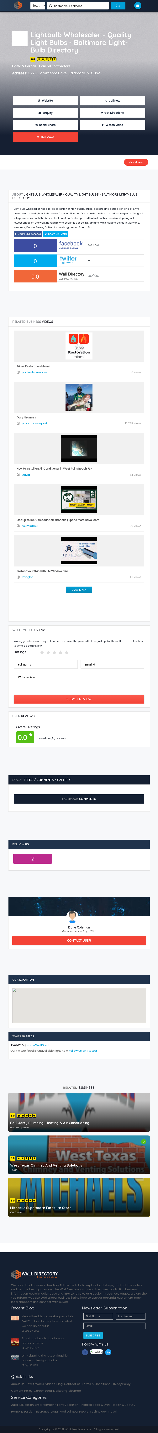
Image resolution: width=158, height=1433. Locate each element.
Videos (50, 1384)
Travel (112, 1411)
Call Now (114, 101)
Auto (14, 1405)
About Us (17, 1384)
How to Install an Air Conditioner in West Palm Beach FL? (54, 469)
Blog (59, 1384)
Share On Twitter (57, 234)
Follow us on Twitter (83, 1051)
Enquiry (47, 113)
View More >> (136, 162)
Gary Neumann (27, 417)
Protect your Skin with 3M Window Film (42, 571)
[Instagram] (32, 859)
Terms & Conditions (96, 1384)
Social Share (47, 125)
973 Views (47, 137)
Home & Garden (22, 1411)
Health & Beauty (123, 1405)
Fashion (72, 1405)
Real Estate (80, 1411)
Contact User (79, 940)
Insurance (43, 1411)
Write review (26, 677)
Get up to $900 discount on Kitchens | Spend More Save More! (58, 520)
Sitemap (75, 1391)
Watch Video (114, 125)
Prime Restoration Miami (33, 366)
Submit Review (79, 699)
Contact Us (72, 1384)
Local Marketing (56, 1391)
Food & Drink (101, 1405)
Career (39, 1391)
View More (79, 590)
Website (47, 101)
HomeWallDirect (38, 1045)
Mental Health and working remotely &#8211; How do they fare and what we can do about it (48, 1321)
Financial (86, 1405)
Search (118, 5)
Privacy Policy (121, 1384)
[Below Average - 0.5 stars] (37, 652)
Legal (54, 1411)
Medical (65, 1411)
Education (26, 1405)
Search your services (68, 6)
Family (61, 1405)
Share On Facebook (29, 234)
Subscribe (93, 1335)
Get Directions (114, 113)
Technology (98, 1411)
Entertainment (45, 1405)
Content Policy (21, 1391)
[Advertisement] (80, 178)
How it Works (35, 1384)
